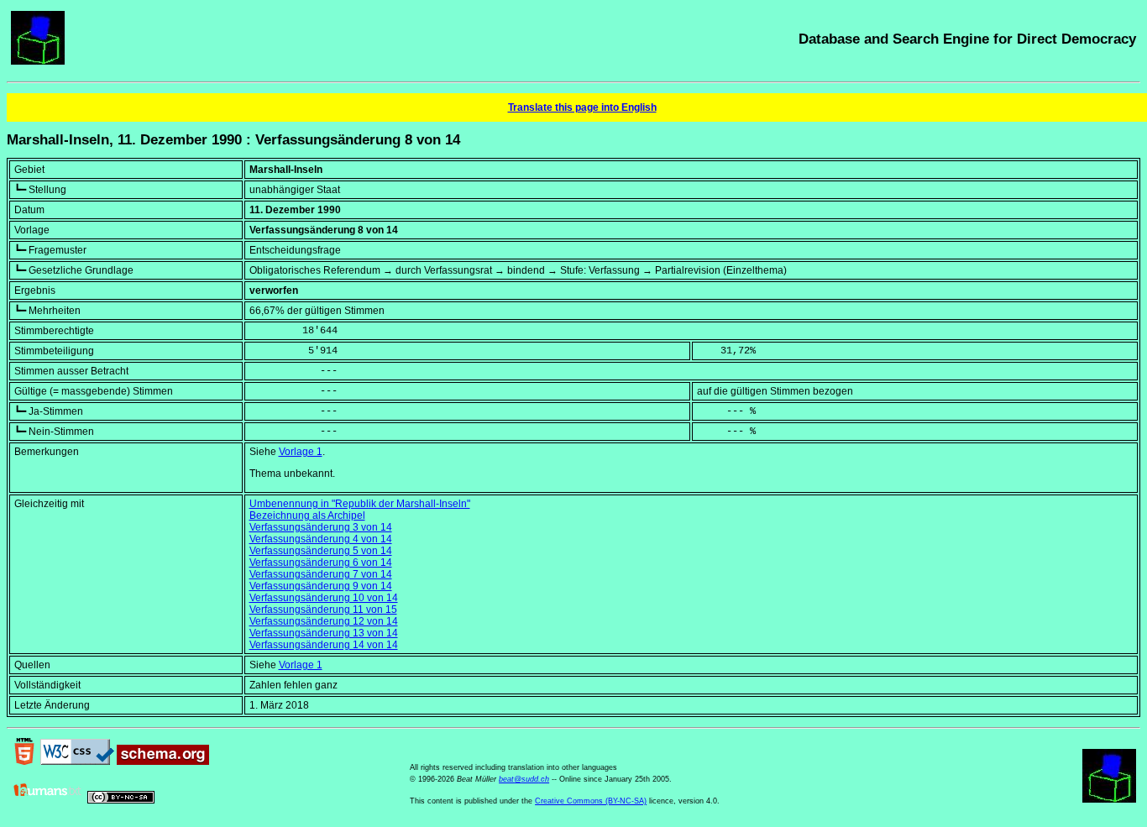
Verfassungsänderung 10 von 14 (323, 598)
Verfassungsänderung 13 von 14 (323, 633)
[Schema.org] (163, 761)
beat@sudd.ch (524, 779)
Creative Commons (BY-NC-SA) (591, 801)
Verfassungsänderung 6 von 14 (320, 562)
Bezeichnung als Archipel (307, 515)
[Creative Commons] (121, 800)
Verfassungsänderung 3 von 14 (320, 527)
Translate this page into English (582, 107)
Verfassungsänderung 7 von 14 (320, 574)
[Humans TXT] (48, 800)
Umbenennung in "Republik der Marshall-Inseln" (359, 504)
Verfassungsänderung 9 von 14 (320, 586)
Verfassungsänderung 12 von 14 (323, 621)
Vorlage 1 (300, 452)
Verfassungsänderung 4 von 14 (320, 539)
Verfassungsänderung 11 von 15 (323, 609)
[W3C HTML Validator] (24, 761)
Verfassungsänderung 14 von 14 (323, 645)
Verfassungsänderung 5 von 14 (320, 551)
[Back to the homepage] (38, 61)
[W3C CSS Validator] (77, 761)
